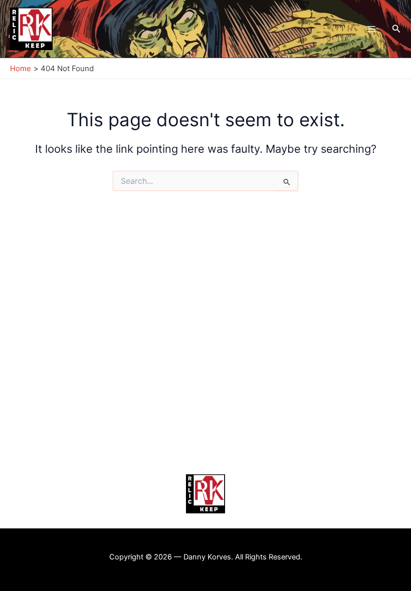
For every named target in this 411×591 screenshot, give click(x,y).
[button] (396, 29)
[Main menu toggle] (371, 29)
